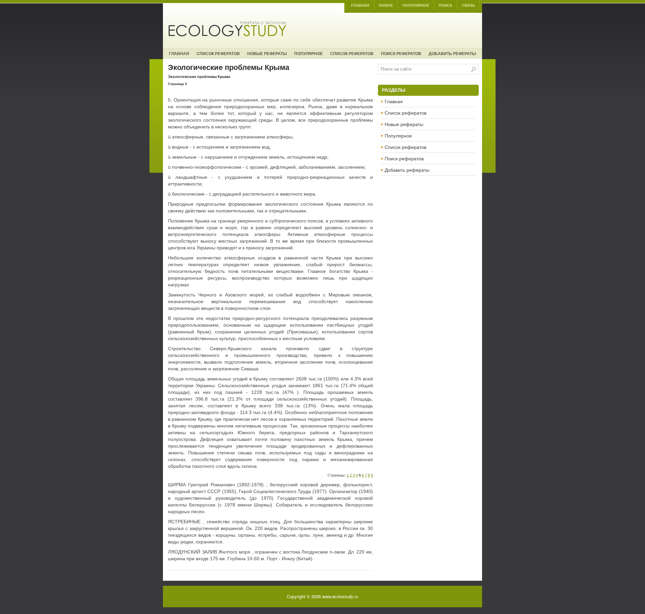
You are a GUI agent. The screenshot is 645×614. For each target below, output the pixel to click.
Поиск (445, 5)
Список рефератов (218, 53)
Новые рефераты (267, 53)
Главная (360, 5)
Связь (468, 5)
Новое (386, 5)
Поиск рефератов (401, 53)
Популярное (415, 5)
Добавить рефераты (452, 53)
